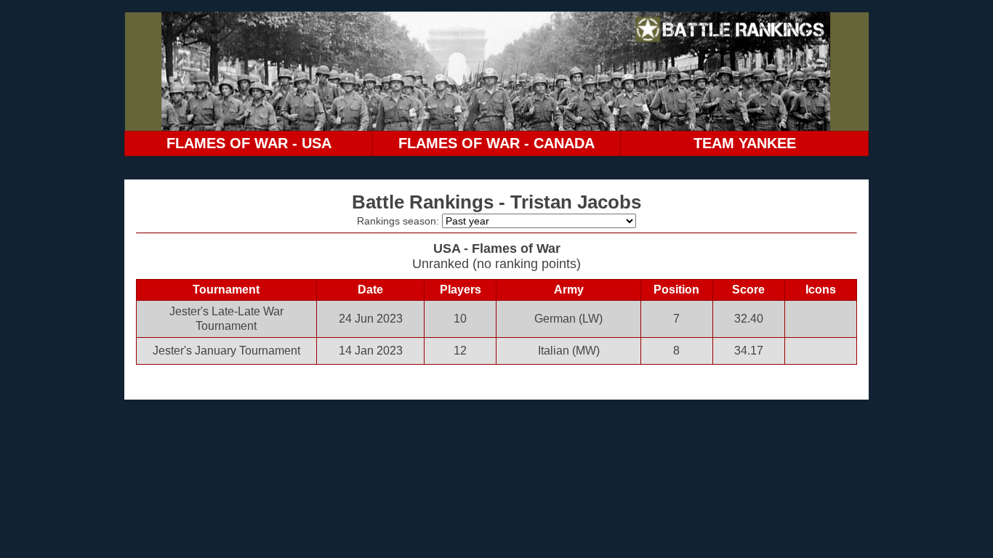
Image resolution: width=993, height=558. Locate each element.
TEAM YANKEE (745, 143)
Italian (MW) (569, 350)
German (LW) (568, 318)
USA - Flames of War (496, 248)
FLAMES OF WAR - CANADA (496, 143)
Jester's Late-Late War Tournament (226, 318)
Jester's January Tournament (226, 350)
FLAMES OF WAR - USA (248, 143)
